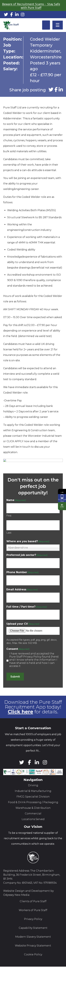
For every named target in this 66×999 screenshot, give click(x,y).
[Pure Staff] (11, 25)
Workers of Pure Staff (33, 910)
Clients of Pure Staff (33, 901)
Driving (33, 785)
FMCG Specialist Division (33, 796)
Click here (20, 712)
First (8, 515)
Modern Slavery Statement (33, 936)
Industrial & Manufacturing (33, 790)
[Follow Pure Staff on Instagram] (22, 15)
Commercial (33, 813)
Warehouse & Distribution (33, 807)
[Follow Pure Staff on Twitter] (6, 15)
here (55, 656)
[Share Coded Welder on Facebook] (56, 89)
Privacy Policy (33, 919)
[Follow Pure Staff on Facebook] (11, 15)
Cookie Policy (33, 954)
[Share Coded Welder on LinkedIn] (61, 89)
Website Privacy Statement (33, 945)
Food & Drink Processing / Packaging (33, 802)
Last (8, 532)
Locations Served (33, 819)
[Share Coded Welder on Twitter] (51, 89)
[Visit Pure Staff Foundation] (62, 506)
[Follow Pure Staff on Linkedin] (16, 15)
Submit (15, 676)
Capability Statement (33, 927)
